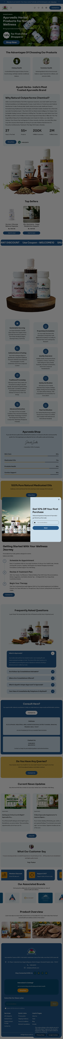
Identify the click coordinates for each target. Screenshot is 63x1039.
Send (45, 528)
